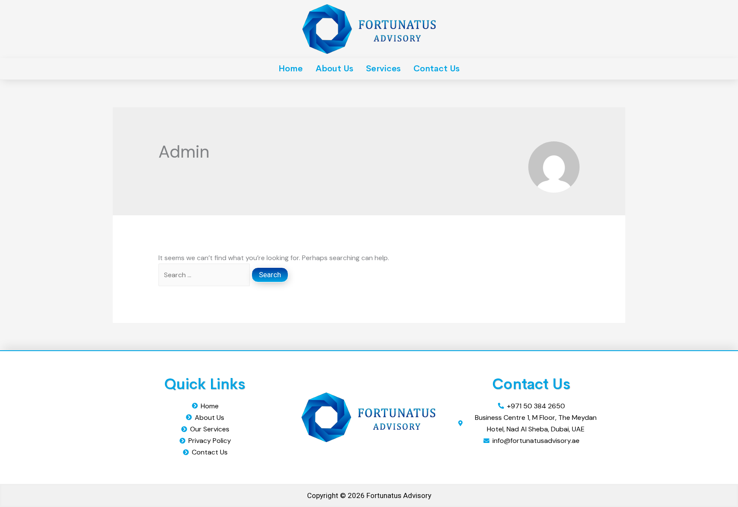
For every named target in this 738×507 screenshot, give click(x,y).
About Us (334, 68)
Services (383, 68)
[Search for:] (205, 274)
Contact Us (436, 68)
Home (290, 68)
